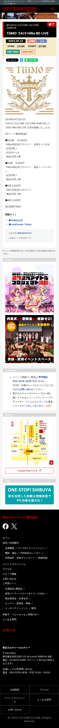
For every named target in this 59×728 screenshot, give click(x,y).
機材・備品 (11, 552)
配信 (33, 608)
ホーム (6, 537)
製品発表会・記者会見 (16, 598)
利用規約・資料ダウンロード (20, 557)
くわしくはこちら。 (35, 405)
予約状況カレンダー (30, 552)
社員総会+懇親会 (14, 588)
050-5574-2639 (18, 672)
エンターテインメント (16, 608)
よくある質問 (9, 619)
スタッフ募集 (9, 573)
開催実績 (43, 557)
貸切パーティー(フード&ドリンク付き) (25, 593)
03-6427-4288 (18, 659)
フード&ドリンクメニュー (31, 548)
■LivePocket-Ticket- (20, 224)
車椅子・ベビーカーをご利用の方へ (21, 614)
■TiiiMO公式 (16, 220)
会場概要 (9, 548)
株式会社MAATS (24, 233)
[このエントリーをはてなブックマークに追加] (21, 60)
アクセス (7, 569)
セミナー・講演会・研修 (17, 603)
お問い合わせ (9, 578)
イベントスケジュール (14, 564)
